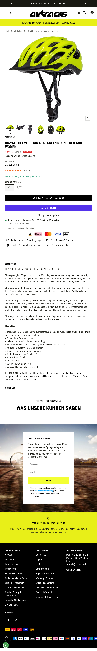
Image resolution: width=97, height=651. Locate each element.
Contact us (41, 554)
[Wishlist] (84, 13)
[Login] (79, 13)
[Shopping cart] (90, 13)
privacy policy (35, 453)
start (7, 31)
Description (10, 264)
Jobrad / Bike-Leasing (15, 600)
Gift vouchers (11, 604)
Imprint (39, 559)
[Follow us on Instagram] (15, 619)
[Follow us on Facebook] (8, 619)
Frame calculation (13, 573)
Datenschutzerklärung (44, 491)
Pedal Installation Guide (16, 578)
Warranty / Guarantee (46, 578)
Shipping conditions (45, 582)
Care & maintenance (14, 587)
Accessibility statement (47, 587)
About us (9, 554)
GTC (38, 564)
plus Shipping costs (26, 156)
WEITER (48, 480)
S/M (9, 187)
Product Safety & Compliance (13, 594)
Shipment (9, 559)
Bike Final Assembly (14, 582)
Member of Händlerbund (47, 597)
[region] (48, 525)
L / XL (20, 187)
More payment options (48, 215)
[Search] (11, 13)
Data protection (43, 568)
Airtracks (10, 137)
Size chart (10, 388)
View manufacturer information (21, 228)
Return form (10, 568)
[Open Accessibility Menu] (6, 645)
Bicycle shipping (12, 564)
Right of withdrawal (45, 573)
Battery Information (45, 592)
